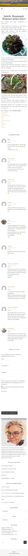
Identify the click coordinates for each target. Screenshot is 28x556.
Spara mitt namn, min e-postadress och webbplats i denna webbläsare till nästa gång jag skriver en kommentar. (13, 382)
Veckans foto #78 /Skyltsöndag (8, 468)
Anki (2, 125)
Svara (9, 142)
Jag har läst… (4, 475)
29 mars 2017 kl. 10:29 (12, 329)
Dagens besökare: (5, 527)
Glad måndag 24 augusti (7, 465)
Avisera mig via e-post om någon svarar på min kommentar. (12, 387)
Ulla (2, 122)
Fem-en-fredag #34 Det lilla (7, 472)
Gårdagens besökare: (6, 529)
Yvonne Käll (11, 328)
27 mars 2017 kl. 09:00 (12, 221)
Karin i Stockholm (5, 115)
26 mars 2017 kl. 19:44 (12, 140)
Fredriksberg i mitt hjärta (12, 490)
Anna (2, 117)
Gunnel (10, 202)
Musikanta (3, 124)
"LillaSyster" (11, 158)
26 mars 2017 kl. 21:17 (12, 160)
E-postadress (5, 365)
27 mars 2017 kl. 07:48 (12, 203)
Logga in (14, 551)
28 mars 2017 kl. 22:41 (12, 308)
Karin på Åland (4, 112)
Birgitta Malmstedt (13, 263)
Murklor (8, 486)
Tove (2, 119)
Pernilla (10, 246)
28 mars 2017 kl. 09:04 (12, 287)
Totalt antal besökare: (6, 531)
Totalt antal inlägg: (5, 532)
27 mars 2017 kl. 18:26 (12, 247)
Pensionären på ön (5, 120)
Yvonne (3, 127)
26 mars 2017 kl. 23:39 (12, 181)
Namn (3, 359)
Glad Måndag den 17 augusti (8, 478)
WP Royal (17, 553)
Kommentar (4, 391)
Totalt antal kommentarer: (7, 534)
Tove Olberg (11, 286)
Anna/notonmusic (13, 307)
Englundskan (4, 114)
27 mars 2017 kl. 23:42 (12, 265)
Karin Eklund (11, 179)
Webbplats (3, 372)
